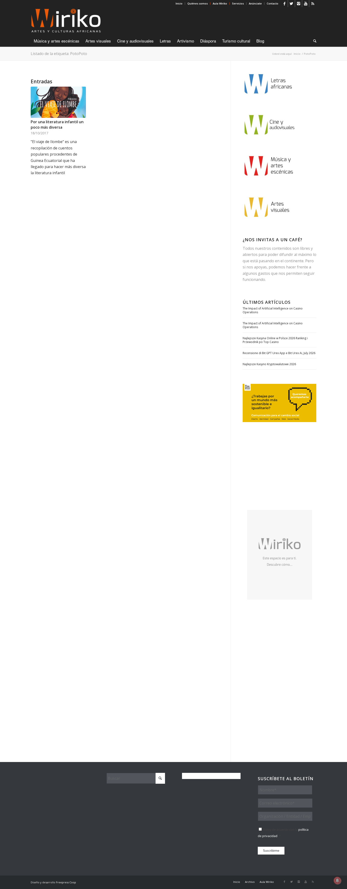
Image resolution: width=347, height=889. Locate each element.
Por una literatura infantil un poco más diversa (57, 124)
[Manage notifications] (337, 880)
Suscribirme (271, 850)
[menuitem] (179, 3)
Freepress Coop (66, 882)
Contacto (272, 3)
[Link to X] (291, 3)
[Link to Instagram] (298, 3)
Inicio (179, 3)
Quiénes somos (197, 3)
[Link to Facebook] (284, 3)
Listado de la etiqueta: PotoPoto (59, 53)
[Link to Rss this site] (312, 3)
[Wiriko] (66, 21)
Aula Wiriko (220, 3)
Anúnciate (255, 3)
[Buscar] (313, 41)
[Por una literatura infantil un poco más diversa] (58, 102)
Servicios (238, 3)
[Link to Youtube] (305, 3)
